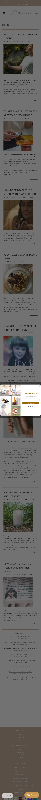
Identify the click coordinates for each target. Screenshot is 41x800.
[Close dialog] (40, 386)
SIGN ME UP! (31, 403)
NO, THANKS (30, 406)
